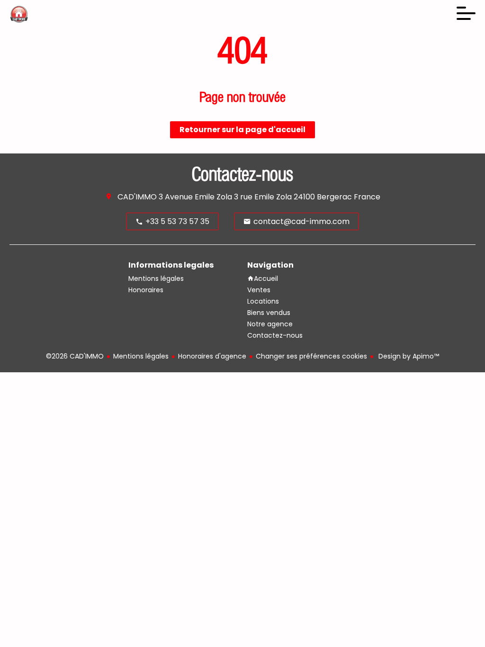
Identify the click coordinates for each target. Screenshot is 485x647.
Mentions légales (141, 356)
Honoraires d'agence (212, 356)
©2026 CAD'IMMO (75, 356)
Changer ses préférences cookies (311, 356)
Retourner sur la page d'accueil (242, 129)
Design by (408, 356)
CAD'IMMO (137, 196)
